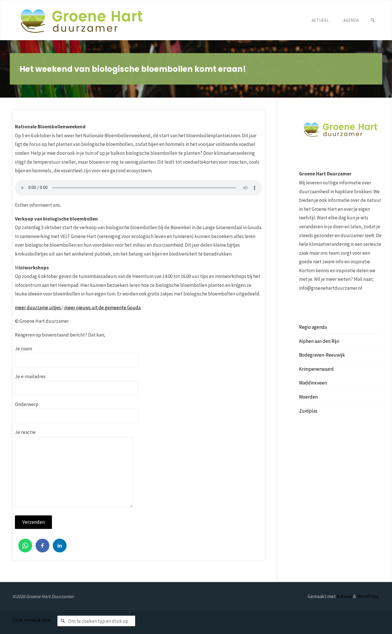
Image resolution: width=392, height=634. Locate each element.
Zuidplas (308, 411)
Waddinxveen (313, 383)
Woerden (308, 397)
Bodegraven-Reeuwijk (322, 355)
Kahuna (344, 596)
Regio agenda (313, 327)
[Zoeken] (373, 20)
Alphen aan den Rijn (319, 341)
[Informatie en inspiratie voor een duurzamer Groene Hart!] (81, 20)
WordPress (368, 596)
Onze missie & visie (31, 620)
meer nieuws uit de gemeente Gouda (102, 307)
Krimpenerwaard (316, 369)
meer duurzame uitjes (38, 307)
